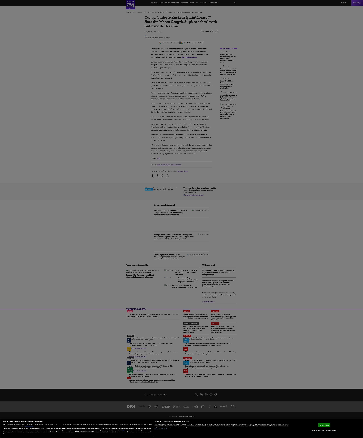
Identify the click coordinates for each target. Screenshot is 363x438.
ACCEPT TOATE (324, 425)
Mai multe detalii (29, 426)
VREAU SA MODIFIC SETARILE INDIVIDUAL (323, 430)
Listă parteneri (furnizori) (161, 428)
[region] (181, 428)
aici (123, 430)
